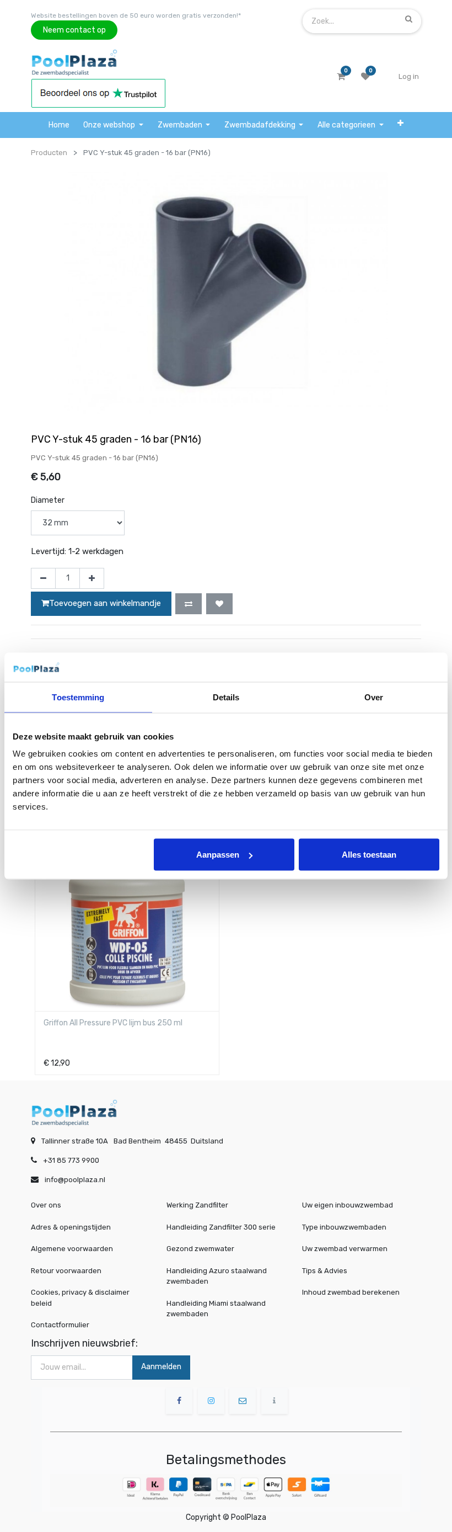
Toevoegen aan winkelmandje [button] (105, 603)
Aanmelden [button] (161, 1366)
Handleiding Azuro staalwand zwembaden (216, 1276)
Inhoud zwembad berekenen (351, 1292)
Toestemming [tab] (78, 696)
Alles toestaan (369, 854)
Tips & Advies (324, 1271)
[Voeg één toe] (91, 578)
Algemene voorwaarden (72, 1248)
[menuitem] (59, 125)
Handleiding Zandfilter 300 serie (221, 1227)
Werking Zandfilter (197, 1205)
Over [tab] (373, 696)
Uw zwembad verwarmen (345, 1248)
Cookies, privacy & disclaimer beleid (80, 1297)
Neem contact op (74, 30)
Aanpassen (217, 854)
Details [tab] (226, 696)
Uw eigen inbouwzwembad (347, 1205)
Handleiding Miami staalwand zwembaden (216, 1308)
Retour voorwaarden (66, 1271)
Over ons (46, 1205)
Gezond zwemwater (200, 1248)
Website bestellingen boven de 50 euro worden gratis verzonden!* (136, 15)
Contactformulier (60, 1325)
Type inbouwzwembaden (344, 1227)
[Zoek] (408, 19)
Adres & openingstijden (71, 1227)
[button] (400, 123)
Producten (49, 152)
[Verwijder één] (43, 578)
